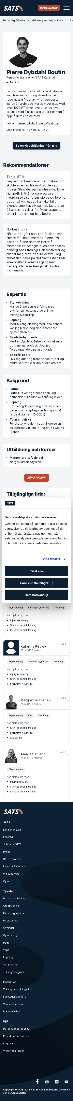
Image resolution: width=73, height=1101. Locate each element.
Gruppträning (11, 905)
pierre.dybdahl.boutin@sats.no (38, 123)
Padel (6, 942)
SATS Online (10, 964)
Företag (8, 836)
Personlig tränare (13, 913)
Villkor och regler (13, 1050)
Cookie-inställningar (34, 583)
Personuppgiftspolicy (16, 1028)
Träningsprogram (13, 972)
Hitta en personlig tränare (47, 20)
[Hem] (13, 8)
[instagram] (47, 1081)
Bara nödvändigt (36, 594)
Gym (6, 881)
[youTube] (66, 1081)
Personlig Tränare (14, 20)
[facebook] (37, 1081)
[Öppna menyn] (66, 8)
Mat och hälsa (11, 1011)
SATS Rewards (12, 859)
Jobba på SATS (12, 844)
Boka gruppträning (14, 898)
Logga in (8, 1043)
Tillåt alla (36, 571)
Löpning (8, 957)
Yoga (6, 949)
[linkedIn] (57, 1081)
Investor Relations (14, 866)
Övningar (8, 927)
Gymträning (10, 935)
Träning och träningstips (17, 989)
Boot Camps (10, 920)
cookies (65, 1089)
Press (6, 851)
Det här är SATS (12, 829)
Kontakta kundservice (16, 1036)
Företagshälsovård (14, 996)
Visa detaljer (51, 559)
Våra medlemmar (13, 1004)
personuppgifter (17, 1093)
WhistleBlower (11, 873)
